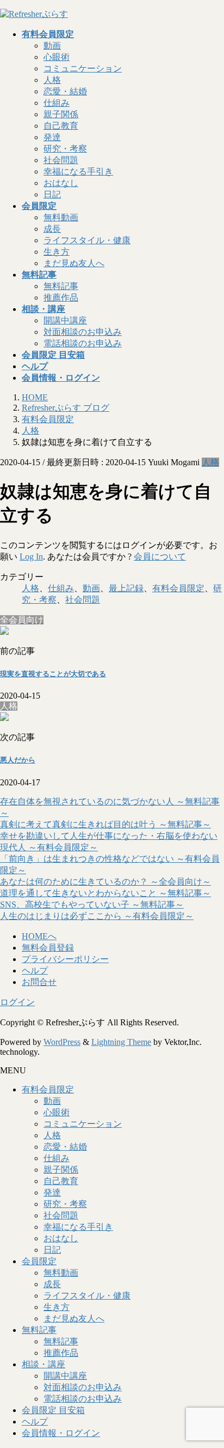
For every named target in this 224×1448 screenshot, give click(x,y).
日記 (52, 194)
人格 (52, 80)
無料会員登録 (48, 947)
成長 (52, 228)
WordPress (61, 1042)
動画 (52, 45)
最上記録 (126, 588)
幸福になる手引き (78, 171)
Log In (31, 556)
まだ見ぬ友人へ (73, 263)
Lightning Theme (121, 1042)
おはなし (60, 183)
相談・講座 (43, 1364)
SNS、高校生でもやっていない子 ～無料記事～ (92, 904)
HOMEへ (39, 936)
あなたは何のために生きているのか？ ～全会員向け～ (105, 881)
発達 (52, 137)
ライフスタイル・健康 (86, 240)
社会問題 (60, 160)
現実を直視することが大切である (53, 674)
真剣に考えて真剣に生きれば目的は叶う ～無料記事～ (105, 824)
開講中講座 (65, 320)
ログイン (17, 1002)
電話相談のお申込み (82, 343)
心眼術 (56, 57)
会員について (160, 556)
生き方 (56, 251)
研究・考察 (65, 148)
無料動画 (60, 217)
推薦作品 (60, 297)
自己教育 (60, 125)
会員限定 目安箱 (53, 1410)
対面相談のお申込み (82, 332)
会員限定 (39, 1261)
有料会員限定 (178, 588)
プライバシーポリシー (65, 959)
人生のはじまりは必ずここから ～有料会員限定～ (97, 916)
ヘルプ (35, 970)
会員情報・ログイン (61, 1433)
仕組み (56, 102)
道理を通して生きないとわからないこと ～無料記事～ (105, 893)
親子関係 (60, 114)
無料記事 (60, 286)
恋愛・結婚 (65, 91)
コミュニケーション (82, 68)
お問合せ (39, 982)
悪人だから (17, 760)
